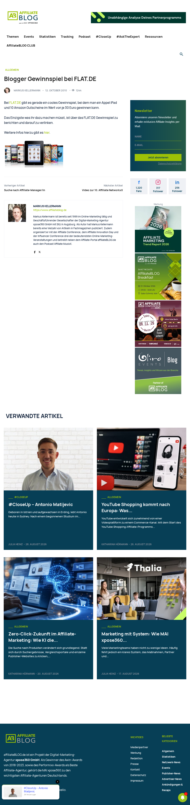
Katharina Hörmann (114, 544)
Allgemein (12, 69)
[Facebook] (34, 251)
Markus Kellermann (27, 90)
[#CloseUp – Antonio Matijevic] (48, 459)
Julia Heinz (15, 544)
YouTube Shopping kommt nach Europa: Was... (135, 507)
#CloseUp (21, 497)
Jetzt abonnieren (158, 157)
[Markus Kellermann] (8, 90)
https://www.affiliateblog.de (49, 210)
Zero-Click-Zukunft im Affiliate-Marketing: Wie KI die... (42, 637)
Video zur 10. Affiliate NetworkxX (102, 190)
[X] (39, 251)
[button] (181, 54)
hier (46, 132)
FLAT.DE (15, 102)
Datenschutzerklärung (169, 163)
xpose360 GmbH (27, 760)
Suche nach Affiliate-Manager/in (24, 190)
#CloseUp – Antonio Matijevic (40, 504)
